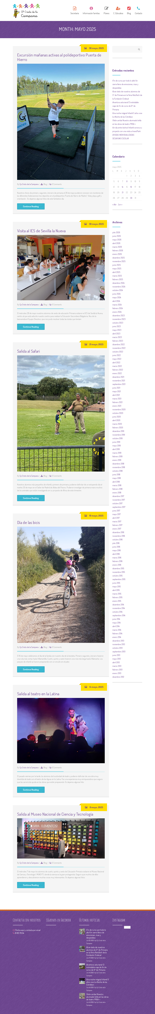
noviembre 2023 (118, 319)
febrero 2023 (117, 341)
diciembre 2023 (118, 315)
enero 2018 (116, 492)
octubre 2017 (117, 503)
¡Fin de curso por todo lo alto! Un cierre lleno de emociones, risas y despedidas (125, 84)
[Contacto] (137, 10)
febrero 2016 (117, 561)
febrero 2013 (117, 669)
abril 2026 (116, 243)
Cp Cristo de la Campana (29, 184)
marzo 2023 (117, 337)
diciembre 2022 (118, 344)
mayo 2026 (116, 239)
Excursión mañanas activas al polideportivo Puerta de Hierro (59, 57)
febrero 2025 (117, 279)
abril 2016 (116, 554)
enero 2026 (117, 254)
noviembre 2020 (118, 409)
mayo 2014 (116, 622)
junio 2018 (116, 474)
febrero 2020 (117, 427)
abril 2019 (116, 449)
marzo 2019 (116, 453)
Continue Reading (31, 206)
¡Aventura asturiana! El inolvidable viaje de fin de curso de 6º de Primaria (125, 106)
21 (122, 192)
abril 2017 (116, 518)
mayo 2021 (116, 391)
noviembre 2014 (118, 608)
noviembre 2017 (118, 500)
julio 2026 (116, 232)
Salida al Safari (28, 351)
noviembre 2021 (118, 380)
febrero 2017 (117, 525)
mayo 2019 (116, 445)
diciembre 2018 (118, 463)
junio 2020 (116, 416)
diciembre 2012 (118, 677)
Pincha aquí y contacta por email (27, 930)
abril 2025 (116, 272)
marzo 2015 (116, 593)
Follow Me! (127, 927)
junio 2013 (116, 655)
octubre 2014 (117, 612)
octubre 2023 (117, 322)
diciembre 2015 (118, 568)
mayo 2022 (116, 359)
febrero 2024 (117, 308)
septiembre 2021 (118, 384)
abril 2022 (116, 362)
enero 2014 (116, 637)
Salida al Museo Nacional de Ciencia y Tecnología (55, 814)
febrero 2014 (117, 633)
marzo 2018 (116, 485)
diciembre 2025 (118, 257)
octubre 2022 (117, 351)
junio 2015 (116, 583)
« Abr (114, 204)
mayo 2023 (116, 330)
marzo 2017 (116, 521)
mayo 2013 (116, 659)
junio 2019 (116, 442)
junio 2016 (116, 547)
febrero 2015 (117, 597)
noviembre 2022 (118, 348)
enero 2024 (117, 312)
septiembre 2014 (118, 615)
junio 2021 (116, 388)
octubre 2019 (117, 438)
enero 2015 (116, 601)
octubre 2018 (117, 471)
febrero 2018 (117, 489)
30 (131, 198)
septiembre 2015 (118, 579)
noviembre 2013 (118, 644)
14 (122, 187)
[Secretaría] (75, 10)
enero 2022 (117, 373)
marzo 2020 (117, 424)
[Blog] (129, 10)
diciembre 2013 (118, 640)
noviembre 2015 (118, 572)
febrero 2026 (117, 250)
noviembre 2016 (118, 536)
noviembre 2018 (118, 467)
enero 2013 (116, 673)
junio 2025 (116, 265)
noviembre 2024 (118, 286)
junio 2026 (116, 236)
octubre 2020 (117, 413)
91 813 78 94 (19, 933)
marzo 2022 (117, 366)
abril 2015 (116, 590)
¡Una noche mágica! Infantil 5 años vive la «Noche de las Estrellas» (97, 982)
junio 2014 (116, 619)
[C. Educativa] (118, 10)
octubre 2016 (117, 539)
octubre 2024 (117, 290)
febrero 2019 (117, 456)
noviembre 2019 (118, 434)
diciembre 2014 (118, 604)
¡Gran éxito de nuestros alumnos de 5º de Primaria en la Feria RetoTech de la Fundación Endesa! (127, 95)
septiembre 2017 (118, 507)
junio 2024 (116, 294)
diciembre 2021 (118, 377)
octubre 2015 (117, 575)
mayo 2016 (116, 550)
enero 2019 (116, 460)
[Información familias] (91, 10)
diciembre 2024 (118, 283)
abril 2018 (116, 481)
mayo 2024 (116, 297)
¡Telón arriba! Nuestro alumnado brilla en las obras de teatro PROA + (97, 997)
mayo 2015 (116, 586)
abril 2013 (116, 662)
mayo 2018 (116, 478)
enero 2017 (116, 528)
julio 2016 (115, 543)
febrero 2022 (117, 369)
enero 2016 (116, 565)
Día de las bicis (28, 522)
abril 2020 (116, 420)
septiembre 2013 (118, 651)
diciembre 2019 (118, 431)
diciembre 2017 (118, 496)
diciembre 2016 (118, 532)
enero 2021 (116, 406)
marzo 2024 (117, 304)
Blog (45, 184)
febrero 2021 (117, 402)
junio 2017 (116, 510)
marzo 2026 (117, 247)
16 (131, 187)
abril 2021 (116, 395)
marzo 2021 (116, 398)
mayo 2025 (116, 268)
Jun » (120, 204)
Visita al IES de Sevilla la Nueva (41, 230)
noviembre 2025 (118, 261)
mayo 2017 (116, 514)
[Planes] (106, 10)
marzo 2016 (116, 557)
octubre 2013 (117, 648)
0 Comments (57, 184)
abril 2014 (116, 626)
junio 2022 (116, 355)
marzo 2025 (117, 276)
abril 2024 (116, 301)
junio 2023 (116, 326)
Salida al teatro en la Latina (38, 693)
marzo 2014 (116, 630)
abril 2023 (116, 333)
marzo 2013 (116, 666)
